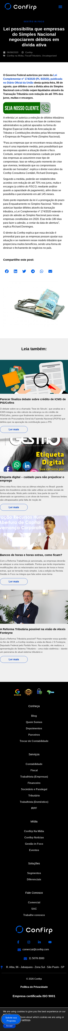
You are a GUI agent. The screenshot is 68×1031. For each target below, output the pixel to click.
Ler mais (14, 429)
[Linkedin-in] (39, 942)
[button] (60, 7)
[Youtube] (50, 942)
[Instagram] (28, 942)
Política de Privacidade (34, 987)
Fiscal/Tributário (33, 55)
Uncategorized (49, 55)
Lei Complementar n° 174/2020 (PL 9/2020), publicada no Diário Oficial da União (32, 79)
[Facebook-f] (18, 942)
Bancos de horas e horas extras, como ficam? (31, 555)
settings (26, 1020)
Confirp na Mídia (15, 55)
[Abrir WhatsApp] (60, 1023)
